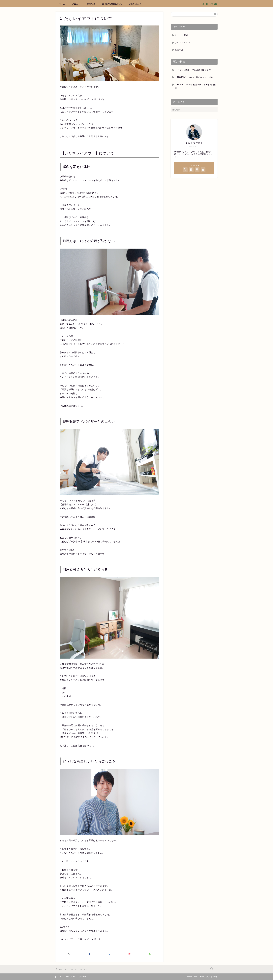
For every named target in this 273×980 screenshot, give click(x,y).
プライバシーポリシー (66, 976)
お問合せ (82, 976)
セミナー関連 (181, 35)
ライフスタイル (183, 42)
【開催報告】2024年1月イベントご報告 (194, 77)
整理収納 (179, 49)
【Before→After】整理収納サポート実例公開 (195, 86)
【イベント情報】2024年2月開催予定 (193, 70)
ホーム (62, 4)
